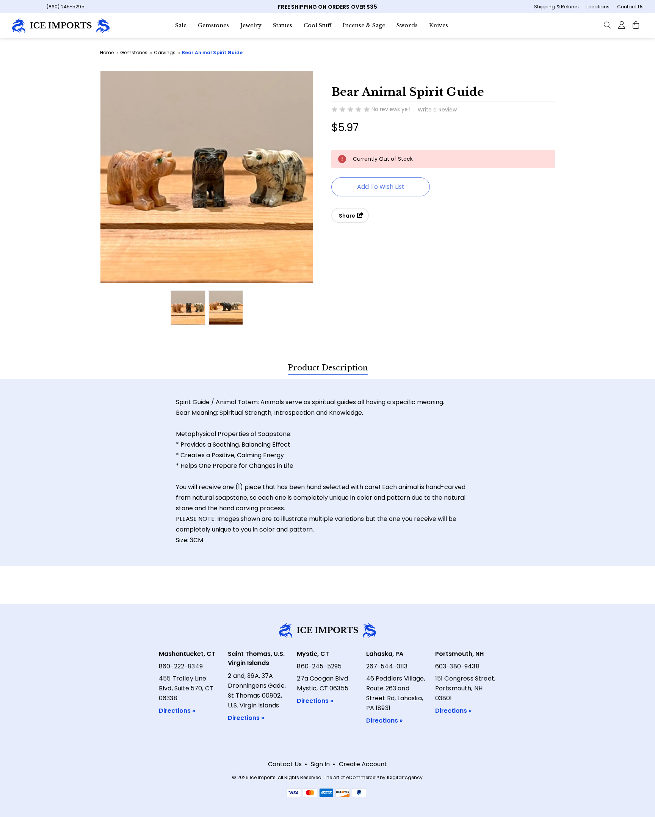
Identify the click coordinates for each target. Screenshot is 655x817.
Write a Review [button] (437, 109)
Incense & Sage (364, 25)
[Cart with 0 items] (636, 24)
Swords (407, 25)
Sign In (320, 764)
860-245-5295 (319, 666)
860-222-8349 (181, 666)
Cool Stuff (317, 25)
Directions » (177, 710)
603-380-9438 (457, 666)
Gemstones (213, 25)
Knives (438, 25)
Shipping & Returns (556, 6)
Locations (598, 6)
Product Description (328, 367)
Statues (282, 25)
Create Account (363, 764)
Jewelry (251, 25)
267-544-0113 (387, 666)
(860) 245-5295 (66, 6)
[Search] (607, 24)
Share (347, 216)
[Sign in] (621, 24)
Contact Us (630, 6)
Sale (180, 25)
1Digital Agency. (405, 777)
